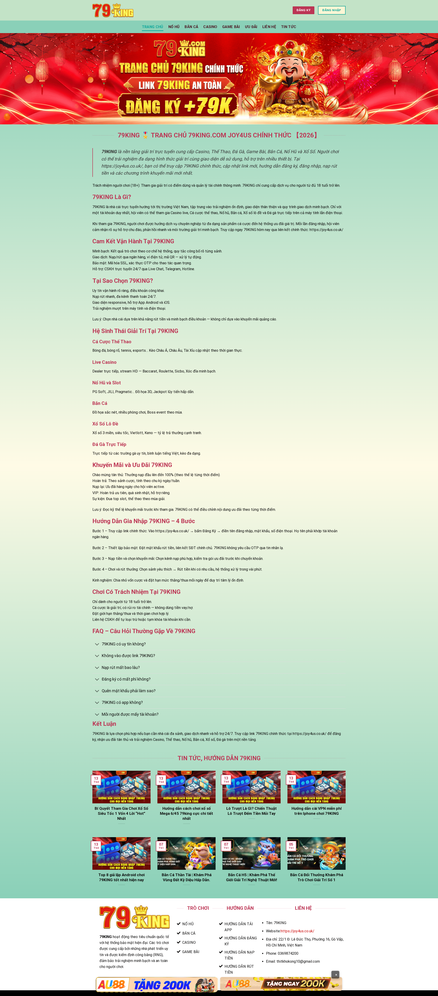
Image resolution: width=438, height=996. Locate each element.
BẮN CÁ (191, 27)
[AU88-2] (281, 984)
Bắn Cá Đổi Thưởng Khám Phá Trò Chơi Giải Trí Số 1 (316, 877)
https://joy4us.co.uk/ (297, 931)
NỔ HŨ (174, 27)
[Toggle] (97, 645)
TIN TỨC (288, 27)
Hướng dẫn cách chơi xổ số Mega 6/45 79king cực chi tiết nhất (186, 813)
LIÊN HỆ (269, 27)
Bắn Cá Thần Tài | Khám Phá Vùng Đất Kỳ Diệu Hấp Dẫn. (186, 877)
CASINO (210, 27)
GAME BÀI (231, 27)
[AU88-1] (157, 984)
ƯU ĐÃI (251, 27)
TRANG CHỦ (152, 27)
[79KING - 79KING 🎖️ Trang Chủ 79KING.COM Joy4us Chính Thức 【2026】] (112, 10)
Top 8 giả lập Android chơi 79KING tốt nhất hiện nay (121, 877)
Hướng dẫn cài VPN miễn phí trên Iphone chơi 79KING (317, 811)
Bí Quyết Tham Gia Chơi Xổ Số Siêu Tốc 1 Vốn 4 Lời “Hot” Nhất (121, 813)
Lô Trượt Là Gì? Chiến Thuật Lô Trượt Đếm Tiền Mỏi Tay (251, 811)
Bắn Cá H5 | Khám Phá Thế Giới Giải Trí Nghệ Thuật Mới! (251, 877)
